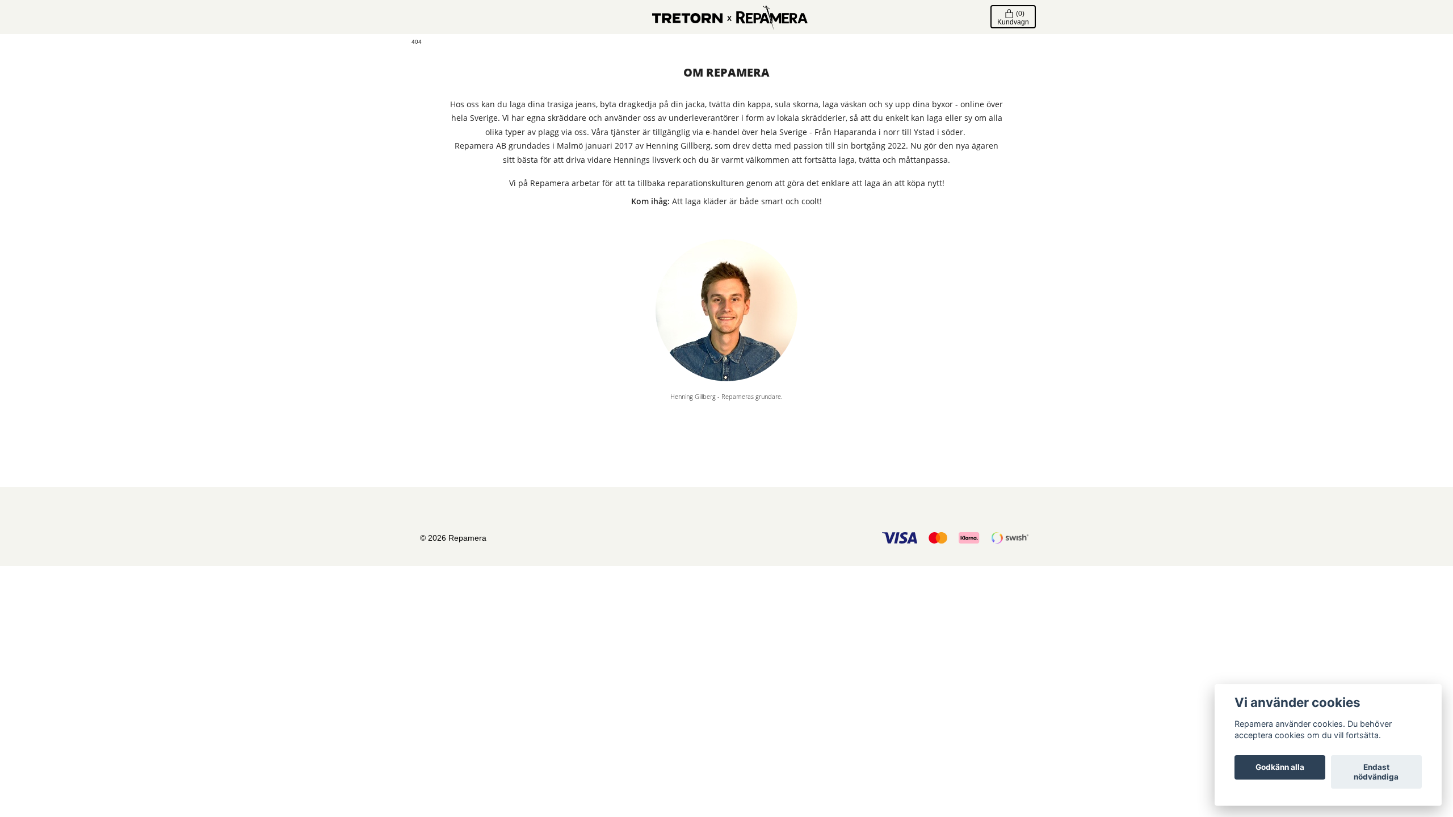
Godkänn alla (1279, 767)
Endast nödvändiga (1376, 772)
